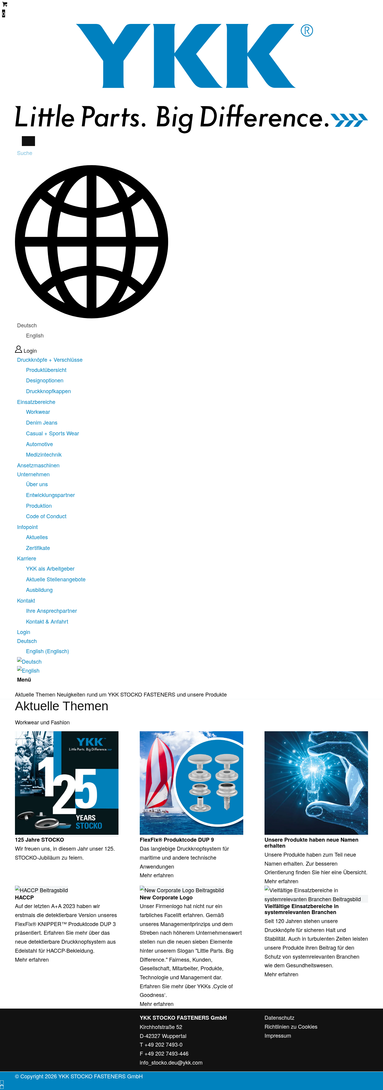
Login (30, 350)
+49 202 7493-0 (164, 1044)
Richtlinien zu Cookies (291, 1026)
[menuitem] (192, 375)
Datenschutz (279, 1017)
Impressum (278, 1035)
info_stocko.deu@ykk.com (171, 1062)
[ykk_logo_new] (191, 131)
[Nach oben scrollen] (2, 1084)
